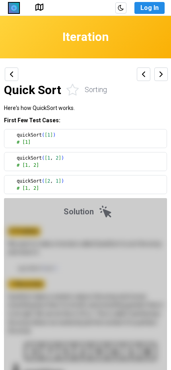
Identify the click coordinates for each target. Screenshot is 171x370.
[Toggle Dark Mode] (120, 7)
